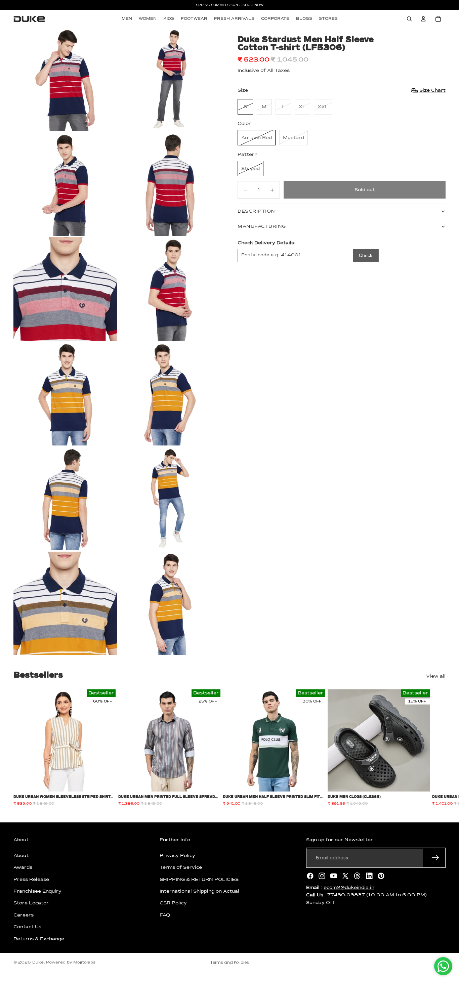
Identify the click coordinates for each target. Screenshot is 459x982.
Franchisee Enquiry (37, 891)
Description (256, 211)
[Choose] (105, 781)
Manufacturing (262, 226)
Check (365, 255)
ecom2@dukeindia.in (349, 887)
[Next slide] (438, 747)
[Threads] (357, 876)
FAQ (165, 915)
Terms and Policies (229, 962)
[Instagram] (322, 876)
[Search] (409, 18)
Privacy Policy (177, 855)
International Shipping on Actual (199, 891)
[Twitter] (345, 876)
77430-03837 (346, 895)
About (21, 855)
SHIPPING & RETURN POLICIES (199, 879)
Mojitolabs (84, 962)
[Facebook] (310, 876)
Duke (38, 962)
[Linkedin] (369, 876)
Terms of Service (181, 867)
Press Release (31, 879)
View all (436, 676)
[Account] (423, 18)
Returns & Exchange (38, 938)
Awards (22, 867)
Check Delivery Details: (266, 243)
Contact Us (27, 927)
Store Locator (31, 903)
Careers (23, 915)
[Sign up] (435, 857)
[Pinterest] (381, 876)
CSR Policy (173, 903)
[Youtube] (334, 876)
